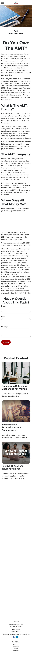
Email (3, 316)
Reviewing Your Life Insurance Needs (13, 467)
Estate (16, 648)
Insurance (16, 650)
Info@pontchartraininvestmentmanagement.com (16, 634)
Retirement (16, 645)
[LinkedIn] (17, 637)
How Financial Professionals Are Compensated (11, 427)
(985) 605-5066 (18, 624)
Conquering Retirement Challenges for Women (14, 387)
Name (3, 306)
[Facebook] (14, 637)
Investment (16, 646)
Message (4, 327)
